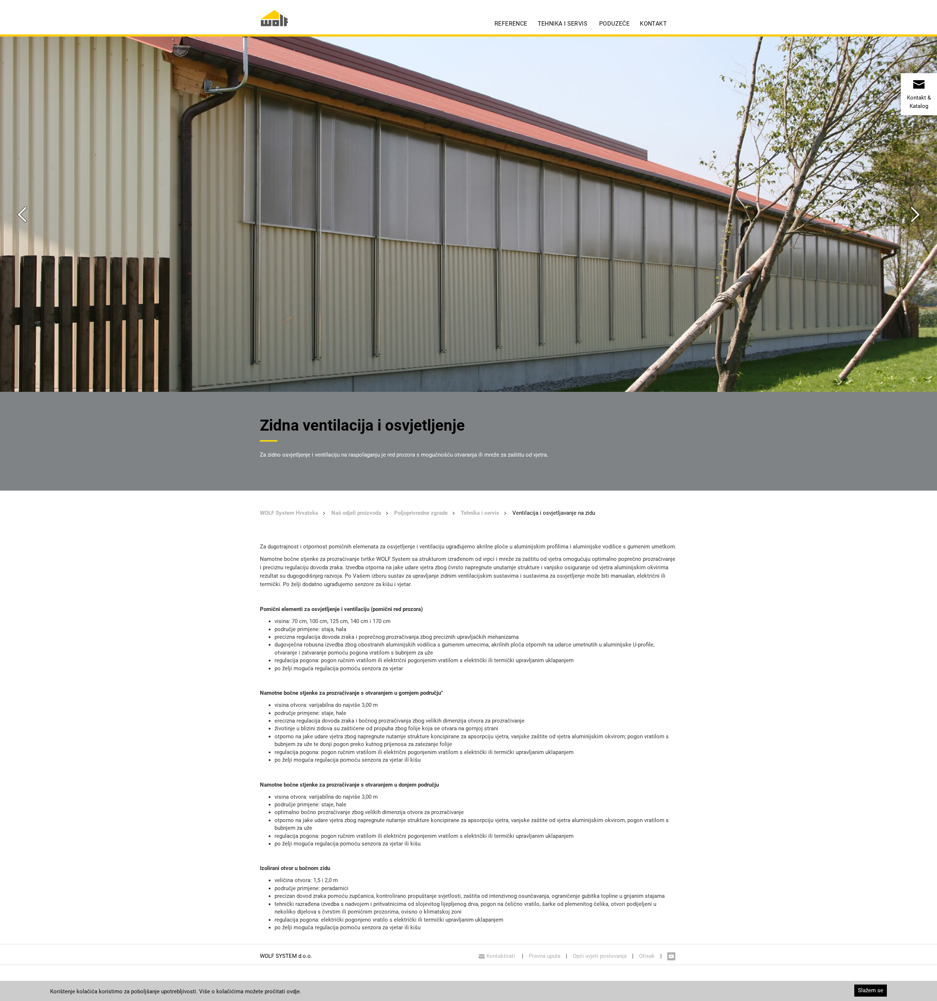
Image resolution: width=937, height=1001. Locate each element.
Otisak (647, 956)
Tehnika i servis (562, 23)
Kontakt (653, 23)
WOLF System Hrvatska (289, 513)
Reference (510, 23)
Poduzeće (614, 23)
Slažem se (870, 990)
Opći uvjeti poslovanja (600, 956)
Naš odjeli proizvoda (356, 513)
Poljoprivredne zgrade (421, 513)
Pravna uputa (544, 956)
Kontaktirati (501, 956)
